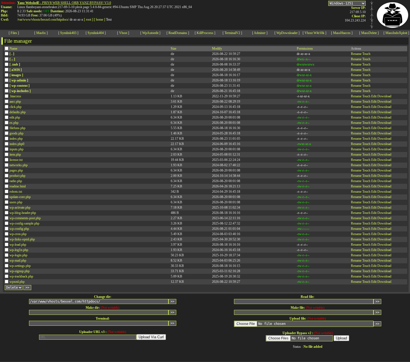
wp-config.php (19, 229)
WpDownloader (287, 33)
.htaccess (15, 96)
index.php (16, 139)
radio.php (15, 181)
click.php (15, 107)
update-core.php (20, 197)
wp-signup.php (19, 271)
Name (13, 48)
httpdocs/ (63, 19)
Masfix (41, 33)
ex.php (13, 123)
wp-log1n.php (18, 250)
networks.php (18, 165)
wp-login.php (18, 255)
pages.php (16, 170)
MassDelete (369, 33)
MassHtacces (342, 33)
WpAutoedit (150, 33)
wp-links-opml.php (22, 239)
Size (173, 48)
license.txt (16, 160)
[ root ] (88, 19)
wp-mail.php (17, 260)
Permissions (305, 48)
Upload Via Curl (151, 337)
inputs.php (16, 149)
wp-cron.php (17, 234)
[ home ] (99, 19)
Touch (366, 54)
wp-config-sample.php (24, 223)
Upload (341, 338)
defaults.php (17, 112)
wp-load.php (17, 245)
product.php (17, 176)
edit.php (14, 117)
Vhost (123, 33)
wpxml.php (17, 282)
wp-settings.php (20, 266)
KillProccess (205, 33)
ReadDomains (177, 33)
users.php (15, 202)
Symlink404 (96, 33)
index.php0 (16, 144)
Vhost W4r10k (314, 33)
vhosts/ (36, 19)
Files (14, 33)
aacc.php (15, 101)
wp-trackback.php (21, 276)
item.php (15, 154)
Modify (217, 48)
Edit (374, 96)
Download (384, 96)
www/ (27, 19)
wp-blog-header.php (22, 213)
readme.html (17, 186)
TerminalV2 (232, 33)
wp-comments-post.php (25, 218)
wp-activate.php (19, 207)
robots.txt (15, 192)
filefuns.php (17, 128)
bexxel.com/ (49, 19)
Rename (356, 54)
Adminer (260, 33)
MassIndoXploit (396, 33)
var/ (20, 19)
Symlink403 (68, 33)
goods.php (16, 133)
